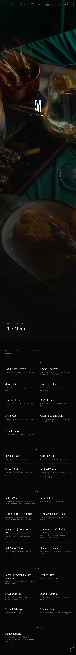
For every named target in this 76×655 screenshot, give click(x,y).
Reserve (68, 4)
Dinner (8, 351)
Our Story (33, 4)
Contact (58, 4)
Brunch (20, 351)
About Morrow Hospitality (48, 4)
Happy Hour (13, 3)
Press (40, 4)
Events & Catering (21, 3)
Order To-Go (29, 3)
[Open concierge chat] (71, 650)
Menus (7, 3)
